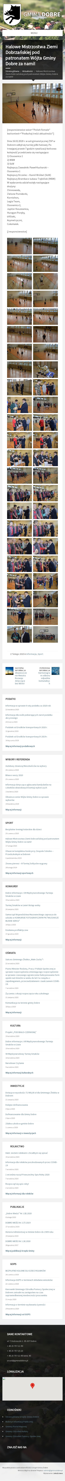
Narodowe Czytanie (15, 1063)
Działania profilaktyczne (17, 930)
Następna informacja (20, 669)
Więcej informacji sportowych (19, 873)
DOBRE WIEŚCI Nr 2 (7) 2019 (18, 1222)
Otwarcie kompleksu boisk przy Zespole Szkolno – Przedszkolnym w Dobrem (29, 853)
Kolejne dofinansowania (17, 1104)
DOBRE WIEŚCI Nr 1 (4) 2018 (18, 1241)
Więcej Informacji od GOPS (18, 1314)
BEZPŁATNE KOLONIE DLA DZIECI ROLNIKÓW (26, 1270)
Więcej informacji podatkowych (20, 746)
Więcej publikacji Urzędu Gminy (20, 1250)
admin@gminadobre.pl (53, 1470)
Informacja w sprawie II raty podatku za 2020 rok (28, 705)
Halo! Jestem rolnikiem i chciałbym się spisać (27, 1153)
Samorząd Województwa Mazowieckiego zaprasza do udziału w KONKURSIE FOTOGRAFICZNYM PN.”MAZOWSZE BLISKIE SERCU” (32, 917)
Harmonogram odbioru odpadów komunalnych (44, 678)
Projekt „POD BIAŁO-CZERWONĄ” (21, 1032)
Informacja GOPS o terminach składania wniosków (29, 1280)
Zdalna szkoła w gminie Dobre (20, 1123)
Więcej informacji (13, 809)
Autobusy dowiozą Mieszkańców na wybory (26, 766)
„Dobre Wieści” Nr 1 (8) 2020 (19, 1213)
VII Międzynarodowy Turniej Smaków (22, 1053)
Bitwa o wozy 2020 (14, 775)
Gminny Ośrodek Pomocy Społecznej (23, 1436)
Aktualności (27, 71)
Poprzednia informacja (44, 669)
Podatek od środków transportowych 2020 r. (26, 727)
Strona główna (12, 71)
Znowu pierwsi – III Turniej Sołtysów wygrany (26, 863)
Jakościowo (58, 1473)
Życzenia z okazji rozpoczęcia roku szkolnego (27, 993)
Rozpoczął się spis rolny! (17, 1183)
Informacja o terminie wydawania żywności (25, 1304)
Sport (40, 654)
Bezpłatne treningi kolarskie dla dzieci (24, 829)
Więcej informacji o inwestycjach (21, 1133)
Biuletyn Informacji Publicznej (19, 1421)
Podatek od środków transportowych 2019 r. (26, 736)
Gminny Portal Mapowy (16, 1426)
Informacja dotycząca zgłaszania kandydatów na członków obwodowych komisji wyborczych (28, 786)
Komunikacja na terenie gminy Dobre (23, 1002)
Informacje (32, 654)
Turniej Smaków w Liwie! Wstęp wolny (23, 905)
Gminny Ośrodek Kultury (17, 1431)
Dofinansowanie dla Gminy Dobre (21, 1114)
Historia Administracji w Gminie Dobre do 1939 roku (29, 1232)
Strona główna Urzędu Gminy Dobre (22, 1416)
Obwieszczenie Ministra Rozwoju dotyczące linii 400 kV (21, 678)
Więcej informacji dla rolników (19, 1193)
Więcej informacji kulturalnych (19, 1072)
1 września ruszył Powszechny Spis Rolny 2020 (27, 1174)
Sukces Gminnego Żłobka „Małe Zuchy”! (24, 959)
